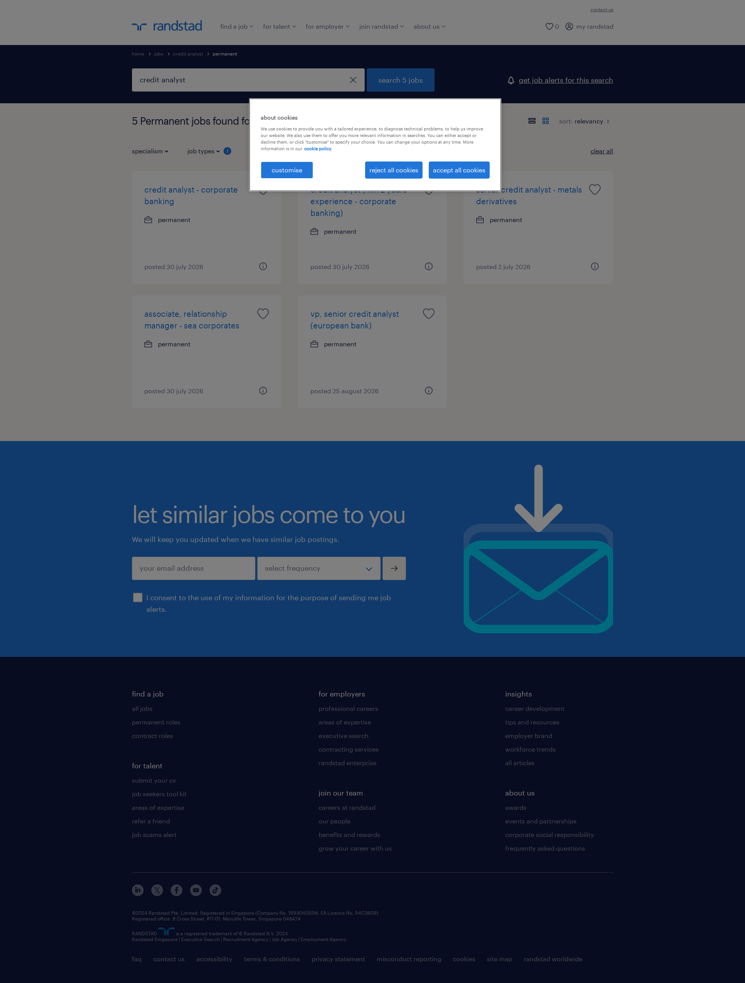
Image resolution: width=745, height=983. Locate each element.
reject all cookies (393, 170)
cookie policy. (318, 148)
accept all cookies (459, 170)
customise (287, 170)
